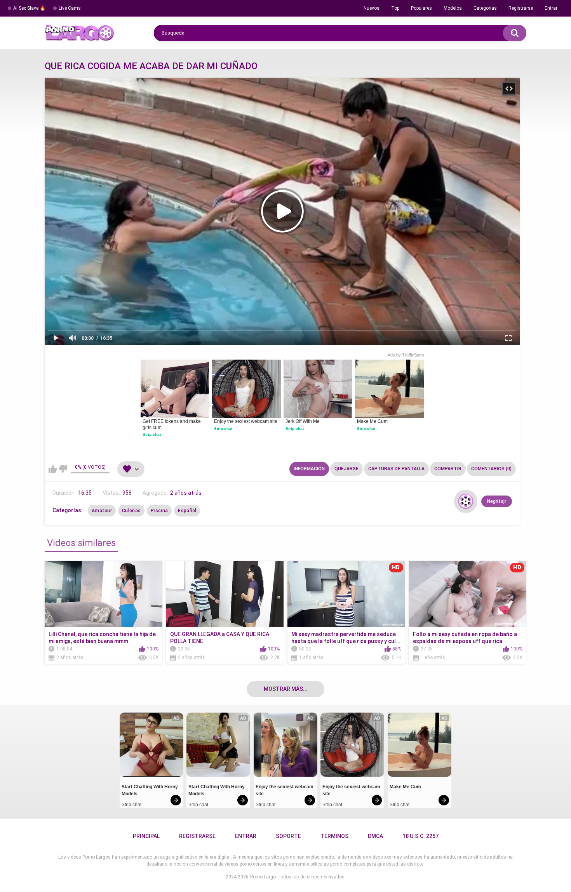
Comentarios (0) (491, 468)
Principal (146, 836)
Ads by (406, 355)
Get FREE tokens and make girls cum (172, 424)
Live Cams (70, 8)
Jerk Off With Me (303, 421)
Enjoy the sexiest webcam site (245, 421)
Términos (334, 836)
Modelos (453, 8)
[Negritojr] (465, 501)
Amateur (102, 510)
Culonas (131, 510)
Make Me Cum (372, 421)
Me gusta (53, 469)
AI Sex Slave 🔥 (29, 8)
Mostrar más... (286, 689)
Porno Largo (263, 877)
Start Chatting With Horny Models (150, 790)
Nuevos (372, 8)
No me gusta (63, 469)
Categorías (485, 8)
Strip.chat (152, 434)
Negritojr (496, 501)
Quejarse (346, 468)
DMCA (375, 836)
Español (187, 510)
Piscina (159, 510)
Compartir (447, 468)
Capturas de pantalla (396, 468)
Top (395, 8)
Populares (421, 8)
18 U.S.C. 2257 (420, 836)
